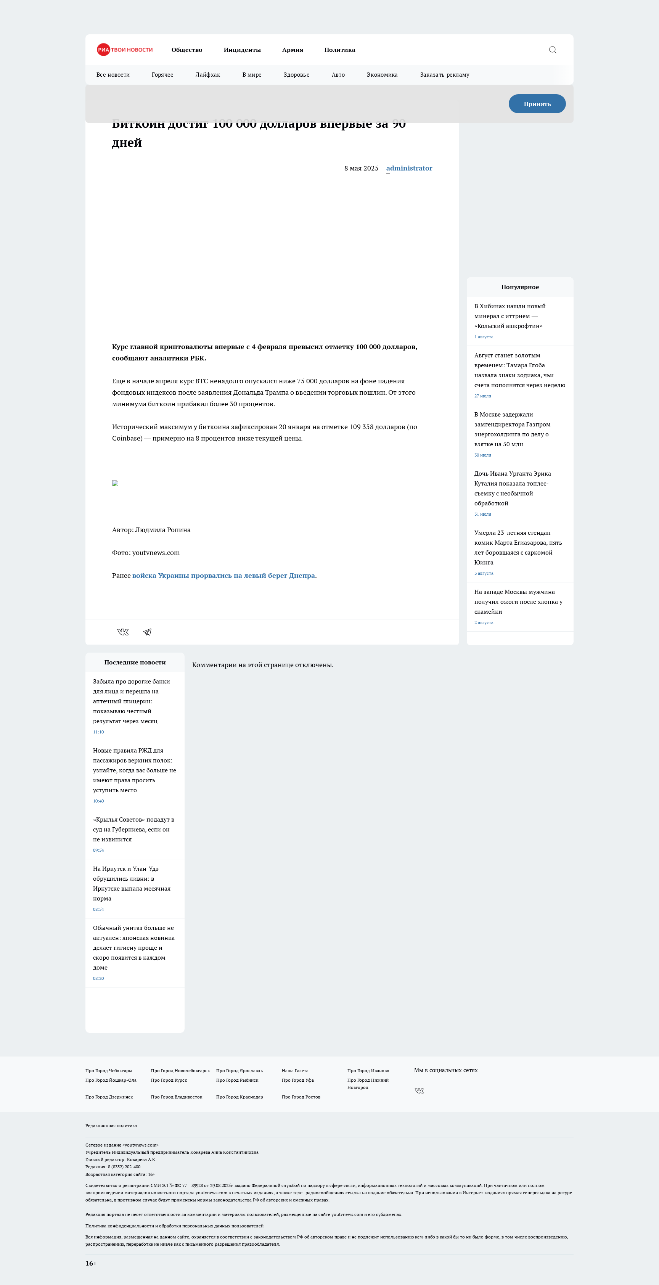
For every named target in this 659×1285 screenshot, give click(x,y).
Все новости (113, 74)
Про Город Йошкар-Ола (111, 1080)
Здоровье (296, 74)
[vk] (123, 632)
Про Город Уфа (298, 1080)
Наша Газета (295, 1070)
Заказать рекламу (445, 74)
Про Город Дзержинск (109, 1097)
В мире (252, 74)
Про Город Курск (169, 1080)
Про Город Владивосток (176, 1097)
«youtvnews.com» (140, 1145)
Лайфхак (208, 74)
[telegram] (150, 632)
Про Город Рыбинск (237, 1080)
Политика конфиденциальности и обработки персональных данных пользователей (174, 1226)
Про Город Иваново (368, 1070)
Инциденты (242, 49)
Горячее (163, 74)
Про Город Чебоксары (108, 1070)
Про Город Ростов (301, 1097)
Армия (292, 49)
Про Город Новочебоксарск (180, 1070)
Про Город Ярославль (239, 1070)
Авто (338, 74)
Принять (537, 104)
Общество (187, 49)
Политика (340, 49)
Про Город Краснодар (239, 1097)
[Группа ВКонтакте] (419, 1090)
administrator (409, 168)
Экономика (382, 74)
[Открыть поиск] (552, 49)
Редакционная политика (111, 1125)
